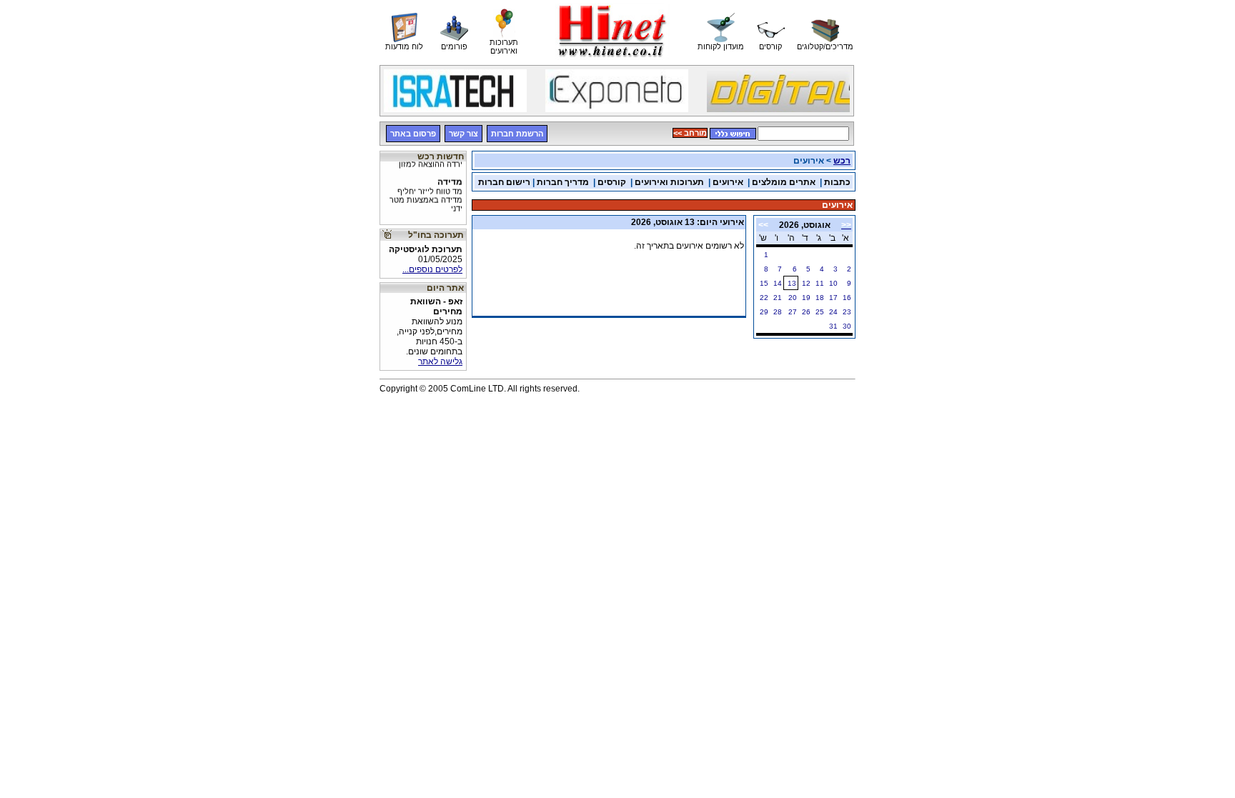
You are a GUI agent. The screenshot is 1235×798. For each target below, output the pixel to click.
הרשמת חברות (517, 133)
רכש (841, 161)
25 (819, 312)
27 (792, 312)
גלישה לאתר (440, 361)
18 (819, 297)
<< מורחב (690, 133)
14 (777, 283)
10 (833, 283)
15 (764, 283)
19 (806, 297)
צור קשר (463, 133)
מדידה (426, 191)
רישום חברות (504, 182)
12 (806, 283)
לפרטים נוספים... (432, 269)
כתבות (837, 182)
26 (806, 312)
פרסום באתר (413, 133)
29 (764, 312)
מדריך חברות (563, 182)
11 (819, 283)
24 (833, 312)
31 (833, 326)
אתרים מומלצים (783, 182)
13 (792, 283)
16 (847, 297)
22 (764, 297)
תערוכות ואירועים (669, 182)
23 (847, 312)
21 (777, 297)
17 (833, 297)
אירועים (728, 182)
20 (792, 297)
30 (847, 326)
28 (777, 312)
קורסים (611, 182)
